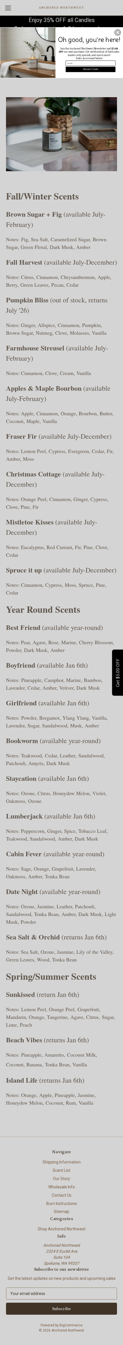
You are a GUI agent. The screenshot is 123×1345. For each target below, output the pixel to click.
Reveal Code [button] (90, 69)
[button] (117, 32)
